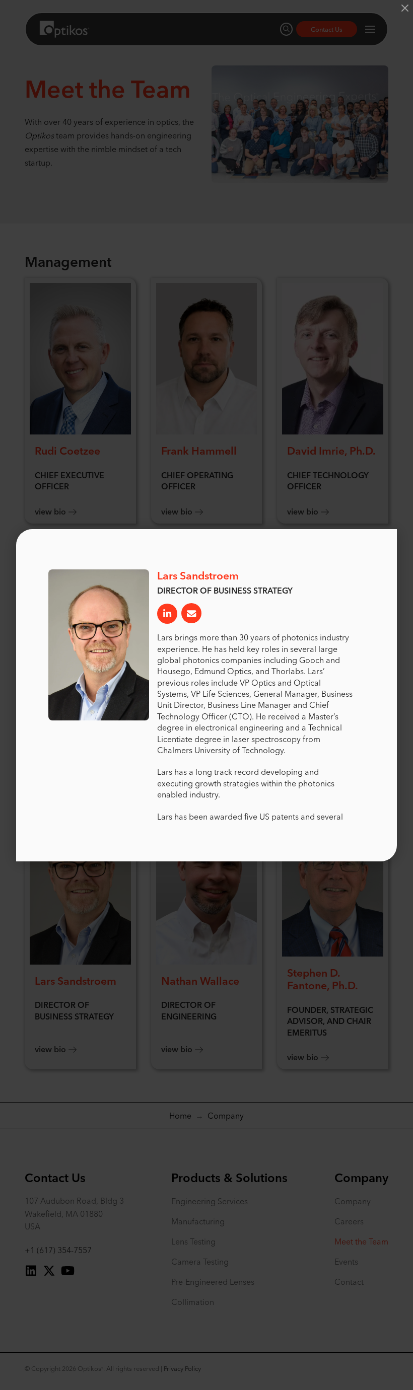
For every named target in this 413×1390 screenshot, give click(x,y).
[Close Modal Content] (405, 8)
